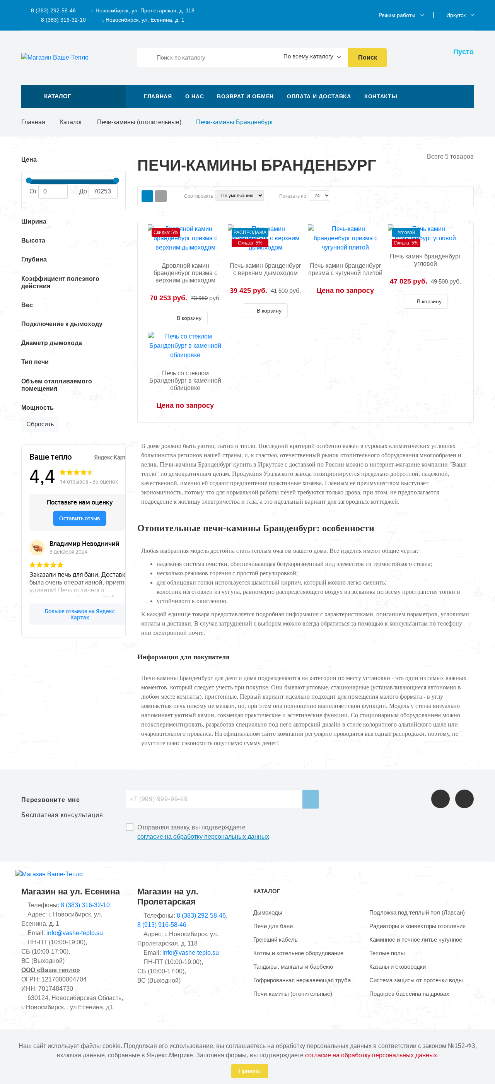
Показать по (292, 196)
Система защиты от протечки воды (416, 980)
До (83, 191)
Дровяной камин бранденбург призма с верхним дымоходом (185, 273)
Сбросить (40, 424)
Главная (158, 96)
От (33, 191)
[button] (73, 96)
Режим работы (397, 15)
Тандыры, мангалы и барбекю (293, 966)
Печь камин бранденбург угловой (425, 260)
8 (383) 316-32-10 (62, 20)
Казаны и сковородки (397, 966)
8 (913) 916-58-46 (161, 925)
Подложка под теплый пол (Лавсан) (417, 912)
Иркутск (456, 15)
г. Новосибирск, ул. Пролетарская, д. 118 (143, 10)
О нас (194, 96)
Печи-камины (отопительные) (139, 122)
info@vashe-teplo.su (74, 933)
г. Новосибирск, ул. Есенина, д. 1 (142, 20)
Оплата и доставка (319, 96)
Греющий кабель (275, 939)
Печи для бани (273, 926)
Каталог (71, 122)
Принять (249, 1071)
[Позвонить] (440, 799)
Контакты (381, 96)
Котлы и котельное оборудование (298, 953)
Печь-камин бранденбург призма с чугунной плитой (345, 269)
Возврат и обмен (245, 96)
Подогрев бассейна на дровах (409, 993)
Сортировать (198, 196)
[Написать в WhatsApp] (464, 799)
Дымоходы (267, 912)
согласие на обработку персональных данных (203, 836)
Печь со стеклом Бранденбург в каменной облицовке (185, 380)
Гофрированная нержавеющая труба (302, 980)
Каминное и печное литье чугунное (415, 939)
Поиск (367, 57)
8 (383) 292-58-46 (52, 10)
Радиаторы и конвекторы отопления (417, 926)
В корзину (188, 318)
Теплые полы (387, 953)
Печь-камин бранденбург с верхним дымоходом (265, 269)
